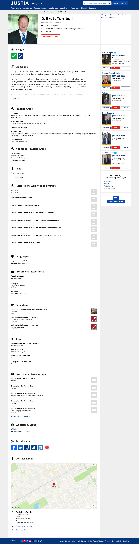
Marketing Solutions (88, 8)
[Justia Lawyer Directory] (20, 3)
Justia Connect (65, 541)
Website (14, 429)
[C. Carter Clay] (106, 159)
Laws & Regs (64, 8)
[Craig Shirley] (106, 139)
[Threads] (33, 541)
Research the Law (40, 8)
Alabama (30, 11)
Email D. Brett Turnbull (24, 526)
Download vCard (21, 530)
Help (90, 541)
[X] (38, 541)
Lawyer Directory (21, 11)
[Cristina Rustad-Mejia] (106, 79)
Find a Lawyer (16, 8)
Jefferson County (40, 11)
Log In (116, 3)
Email (116, 68)
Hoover (106, 184)
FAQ (115, 198)
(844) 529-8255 (118, 55)
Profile (125, 68)
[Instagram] (30, 541)
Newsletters (75, 8)
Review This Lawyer (50, 36)
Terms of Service (98, 541)
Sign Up (124, 3)
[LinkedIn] (22, 541)
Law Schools (53, 8)
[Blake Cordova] (106, 119)
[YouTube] (24, 541)
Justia (12, 11)
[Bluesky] (35, 541)
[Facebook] (27, 541)
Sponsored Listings (115, 48)
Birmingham (50, 11)
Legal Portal (75, 541)
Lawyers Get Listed (116, 201)
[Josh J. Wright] (106, 59)
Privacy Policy (110, 541)
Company (84, 541)
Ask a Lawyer (28, 8)
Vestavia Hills (108, 186)
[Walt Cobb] (106, 99)
